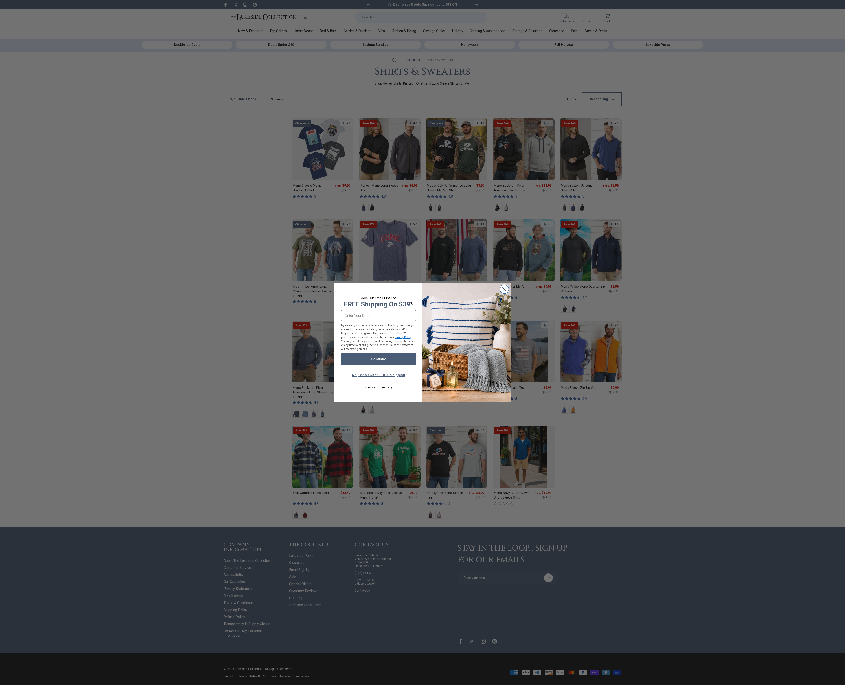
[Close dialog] (504, 289)
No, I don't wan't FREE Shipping (378, 375)
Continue (378, 359)
